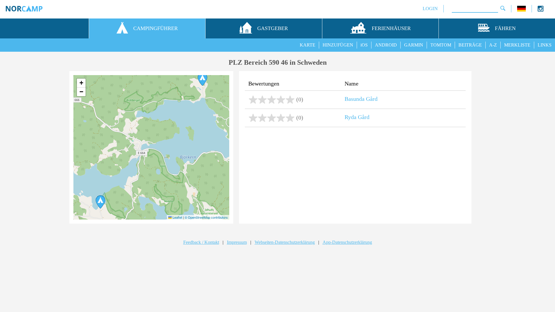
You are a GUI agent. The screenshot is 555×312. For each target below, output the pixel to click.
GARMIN (413, 44)
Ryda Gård (357, 117)
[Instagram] (540, 10)
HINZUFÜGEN (338, 44)
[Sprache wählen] (521, 10)
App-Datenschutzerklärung (347, 242)
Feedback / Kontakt (201, 242)
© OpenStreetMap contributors (206, 217)
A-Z (493, 44)
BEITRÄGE (470, 44)
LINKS (545, 44)
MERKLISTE (517, 44)
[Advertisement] (355, 175)
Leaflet (177, 217)
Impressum (237, 242)
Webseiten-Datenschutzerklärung (285, 242)
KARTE (307, 44)
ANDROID (386, 44)
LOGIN (430, 8)
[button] (202, 79)
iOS (364, 44)
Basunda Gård (361, 99)
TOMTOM (440, 44)
